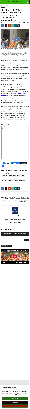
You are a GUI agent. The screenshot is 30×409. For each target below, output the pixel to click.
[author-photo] (15, 213)
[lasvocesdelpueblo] (14, 2)
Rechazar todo (15, 406)
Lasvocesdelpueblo (7, 22)
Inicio (2, 5)
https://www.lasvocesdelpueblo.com (15, 217)
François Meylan (20, 175)
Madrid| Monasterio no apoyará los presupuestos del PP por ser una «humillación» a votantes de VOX (22, 199)
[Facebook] (2, 25)
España (3, 175)
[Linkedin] (15, 25)
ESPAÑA (6, 5)
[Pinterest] (9, 25)
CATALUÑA (10, 170)
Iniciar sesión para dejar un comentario (15, 233)
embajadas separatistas (6, 172)
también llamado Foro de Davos (14, 178)
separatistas (4, 178)
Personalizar (15, 402)
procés (3, 177)
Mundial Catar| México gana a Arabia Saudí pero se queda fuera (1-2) (8, 199)
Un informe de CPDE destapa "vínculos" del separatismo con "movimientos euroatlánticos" (13, 180)
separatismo (21, 177)
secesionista (15, 177)
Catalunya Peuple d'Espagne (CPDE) (20, 170)
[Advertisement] (11, 290)
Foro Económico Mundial (11, 175)
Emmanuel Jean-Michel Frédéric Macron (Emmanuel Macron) (13, 173)
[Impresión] (18, 25)
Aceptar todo (15, 398)
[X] (6, 25)
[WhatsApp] (12, 25)
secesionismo (9, 177)
